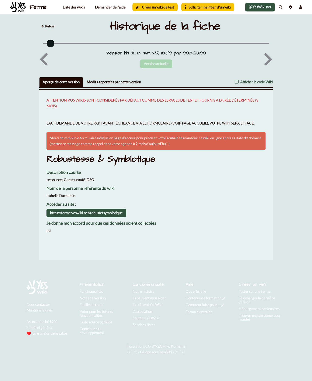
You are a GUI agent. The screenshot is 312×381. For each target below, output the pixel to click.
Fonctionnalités (91, 291)
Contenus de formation (203, 298)
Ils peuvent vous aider (149, 298)
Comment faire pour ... (203, 305)
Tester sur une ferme (255, 291)
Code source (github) (96, 322)
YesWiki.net (261, 7)
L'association (142, 311)
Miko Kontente (174, 346)
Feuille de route (92, 304)
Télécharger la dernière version (257, 300)
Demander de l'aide (110, 7)
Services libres (144, 325)
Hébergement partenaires (259, 308)
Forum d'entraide (199, 312)
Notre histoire (143, 291)
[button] (300, 7)
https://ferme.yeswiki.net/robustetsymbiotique (86, 213)
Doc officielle (196, 291)
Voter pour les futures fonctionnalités (96, 313)
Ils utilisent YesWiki (147, 304)
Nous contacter (38, 304)
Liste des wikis (74, 7)
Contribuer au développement (92, 331)
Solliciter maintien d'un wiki (209, 7)
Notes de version (93, 298)
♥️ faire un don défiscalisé (47, 333)
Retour (50, 26)
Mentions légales (40, 310)
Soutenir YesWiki (146, 318)
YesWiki (165, 352)
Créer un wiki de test (157, 7)
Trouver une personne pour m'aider (260, 317)
